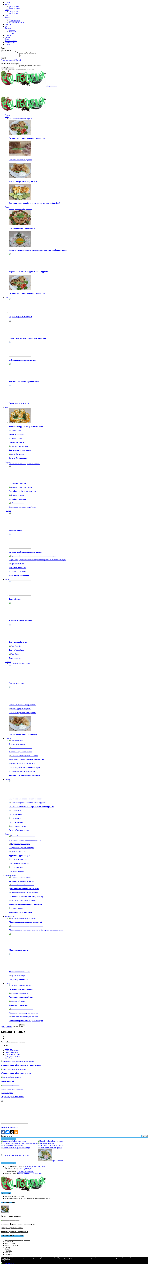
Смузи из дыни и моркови (12, 1097)
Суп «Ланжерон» (16, 871)
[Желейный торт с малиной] (20, 616)
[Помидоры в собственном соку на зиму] (23, 892)
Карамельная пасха (17, 568)
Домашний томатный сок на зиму (24, 889)
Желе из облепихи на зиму (20, 912)
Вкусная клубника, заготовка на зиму (26, 552)
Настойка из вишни (17, 499)
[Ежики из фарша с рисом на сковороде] (10, 1220)
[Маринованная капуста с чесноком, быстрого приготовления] (26, 926)
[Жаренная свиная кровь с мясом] (21, 1009)
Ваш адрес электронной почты (30, 65)
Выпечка (8, 28)
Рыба (6, 15)
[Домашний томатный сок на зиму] (21, 885)
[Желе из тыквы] (20, 526)
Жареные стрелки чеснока (20, 752)
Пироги (11, 33)
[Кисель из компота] (14, 1123)
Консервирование (11, 41)
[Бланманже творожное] (17, 571)
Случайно (8, 1058)
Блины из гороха (16, 683)
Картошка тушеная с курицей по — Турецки (28, 271)
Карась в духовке (56, 1148)
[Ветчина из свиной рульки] (20, 156)
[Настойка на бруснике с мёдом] (20, 487)
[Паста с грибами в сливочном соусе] (22, 763)
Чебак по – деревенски (19, 403)
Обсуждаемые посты (12, 1050)
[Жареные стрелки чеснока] (20, 748)
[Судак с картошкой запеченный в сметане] (20, 334)
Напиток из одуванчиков (12, 1089)
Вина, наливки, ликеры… (18, 22)
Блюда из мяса (14, 6)
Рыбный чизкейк (16, 434)
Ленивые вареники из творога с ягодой (26, 1021)
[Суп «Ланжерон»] (16, 867)
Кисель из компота (9, 1127)
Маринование (9, 42)
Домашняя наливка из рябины (22, 507)
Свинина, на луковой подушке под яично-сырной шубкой (34, 203)
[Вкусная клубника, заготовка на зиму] (20, 548)
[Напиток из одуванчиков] (10, 1085)
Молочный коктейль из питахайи (16, 1073)
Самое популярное (11, 1052)
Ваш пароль (24, 56)
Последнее (8, 1049)
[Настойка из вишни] (16, 495)
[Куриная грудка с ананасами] (20, 224)
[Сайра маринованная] (17, 975)
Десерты (8, 24)
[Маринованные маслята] (15, 968)
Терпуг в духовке (20, 1141)
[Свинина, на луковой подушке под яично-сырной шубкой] (20, 199)
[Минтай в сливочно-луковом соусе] (20, 377)
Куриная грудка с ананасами (22, 228)
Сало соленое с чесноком (25, 1172)
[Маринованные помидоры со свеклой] (22, 900)
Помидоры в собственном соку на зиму (26, 897)
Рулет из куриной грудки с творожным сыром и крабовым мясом (38, 250)
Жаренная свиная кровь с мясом (23, 1013)
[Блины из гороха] (20, 679)
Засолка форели (32, 1143)
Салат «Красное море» (19, 830)
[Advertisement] (38, 91)
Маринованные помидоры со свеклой (25, 904)
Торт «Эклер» (15, 599)
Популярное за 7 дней (12, 1054)
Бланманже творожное (19, 575)
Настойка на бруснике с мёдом (22, 491)
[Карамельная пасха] (16, 564)
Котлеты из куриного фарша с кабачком (27, 138)
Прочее (7, 44)
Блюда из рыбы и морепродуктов (17, 1240)
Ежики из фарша (23, 1155)
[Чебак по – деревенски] (20, 399)
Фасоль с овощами (17, 744)
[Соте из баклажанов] (16, 454)
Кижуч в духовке (58, 1141)
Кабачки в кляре (16, 442)
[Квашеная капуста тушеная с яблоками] (23, 756)
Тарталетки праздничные (20, 450)
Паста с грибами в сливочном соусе (24, 767)
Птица (7, 10)
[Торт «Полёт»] (14, 654)
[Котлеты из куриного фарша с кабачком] (20, 134)
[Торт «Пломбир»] (15, 646)
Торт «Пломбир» (16, 650)
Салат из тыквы (16, 814)
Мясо (7, 4)
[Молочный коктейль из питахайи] (13, 1069)
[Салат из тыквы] (15, 810)
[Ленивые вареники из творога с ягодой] (23, 1017)
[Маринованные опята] (20, 946)
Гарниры (8, 35)
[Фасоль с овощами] (16, 740)
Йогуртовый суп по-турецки (21, 848)
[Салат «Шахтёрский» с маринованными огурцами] (27, 803)
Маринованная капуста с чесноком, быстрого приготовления (36, 930)
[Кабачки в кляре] (15, 438)
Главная (7, 2)
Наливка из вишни (17, 483)
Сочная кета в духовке (11, 1216)
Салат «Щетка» (16, 822)
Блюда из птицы (14, 11)
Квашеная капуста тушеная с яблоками (26, 760)
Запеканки (12, 32)
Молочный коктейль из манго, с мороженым (21, 1065)
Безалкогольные (14, 21)
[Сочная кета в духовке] (5, 1212)
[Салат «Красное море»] (17, 826)
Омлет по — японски (18, 1005)
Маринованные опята (18, 950)
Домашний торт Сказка (25, 1170)
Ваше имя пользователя (28, 54)
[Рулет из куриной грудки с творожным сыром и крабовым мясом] (20, 246)
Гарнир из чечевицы (23, 1148)
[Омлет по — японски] (17, 1001)
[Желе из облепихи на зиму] (16, 908)
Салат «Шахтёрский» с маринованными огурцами (31, 807)
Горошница (51, 1143)
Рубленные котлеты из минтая (22, 360)
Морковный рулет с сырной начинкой (26, 427)
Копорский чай (7, 1081)
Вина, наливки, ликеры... (13, 1038)
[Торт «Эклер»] (20, 595)
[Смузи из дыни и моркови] (7, 1093)
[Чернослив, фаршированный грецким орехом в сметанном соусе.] (32, 556)
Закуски (7, 17)
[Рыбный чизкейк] (15, 430)
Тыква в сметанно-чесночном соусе (24, 775)
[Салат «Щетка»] (15, 818)
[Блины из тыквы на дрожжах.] (20, 701)
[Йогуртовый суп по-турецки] (19, 844)
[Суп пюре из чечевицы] (18, 859)
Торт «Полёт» (15, 658)
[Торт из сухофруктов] (20, 638)
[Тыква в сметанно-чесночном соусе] (22, 771)
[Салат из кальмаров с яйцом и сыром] (20, 795)
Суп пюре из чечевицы (19, 863)
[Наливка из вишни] (20, 479)
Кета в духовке (18, 1145)
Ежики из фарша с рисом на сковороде (18, 1224)
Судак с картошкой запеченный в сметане (27, 338)
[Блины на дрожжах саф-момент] (20, 177)
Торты (7, 26)
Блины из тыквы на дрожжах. (22, 705)
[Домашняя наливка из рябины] (16, 503)
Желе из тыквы (16, 530)
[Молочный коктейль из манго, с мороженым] (17, 1061)
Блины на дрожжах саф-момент (23, 181)
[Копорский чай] (11, 1077)
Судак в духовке (57, 1161)
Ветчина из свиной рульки (20, 160)
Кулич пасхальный (25, 1168)
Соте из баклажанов (18, 458)
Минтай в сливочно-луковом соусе (24, 382)
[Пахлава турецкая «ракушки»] (20, 709)
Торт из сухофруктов (18, 642)
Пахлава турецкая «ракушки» (22, 713)
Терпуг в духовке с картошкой (14, 1232)
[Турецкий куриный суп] (18, 851)
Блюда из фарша (14, 8)
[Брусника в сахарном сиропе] (20, 877)
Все (10, 118)
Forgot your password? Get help (11, 60)
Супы (7, 39)
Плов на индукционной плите (34, 1166)
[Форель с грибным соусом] (20, 313)
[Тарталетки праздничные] (18, 446)
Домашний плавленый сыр (21, 997)
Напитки (8, 19)
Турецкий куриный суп (19, 855)
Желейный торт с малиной (20, 620)
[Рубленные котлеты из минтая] (20, 356)
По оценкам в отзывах (12, 1056)
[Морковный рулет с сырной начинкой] (20, 423)
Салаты (7, 37)
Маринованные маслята (19, 972)
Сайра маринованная (18, 980)
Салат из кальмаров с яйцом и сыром (25, 799)
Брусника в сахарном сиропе (21, 881)
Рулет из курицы (57, 1145)
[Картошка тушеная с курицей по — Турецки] (20, 268)
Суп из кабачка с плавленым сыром (25, 840)
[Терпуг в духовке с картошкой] (12, 1228)
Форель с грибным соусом (20, 317)
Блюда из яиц (13, 13)
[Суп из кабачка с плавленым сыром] (22, 836)
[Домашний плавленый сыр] (19, 993)
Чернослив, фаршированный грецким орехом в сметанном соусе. (37, 560)
